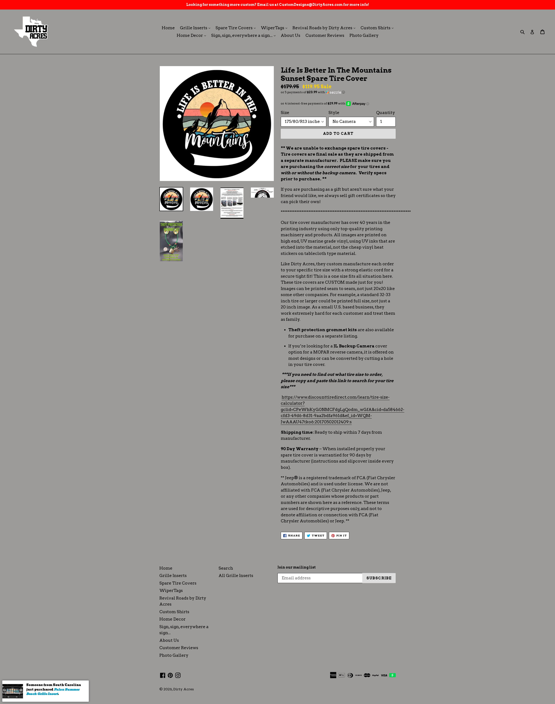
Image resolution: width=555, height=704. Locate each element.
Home (168, 27)
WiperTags (275, 27)
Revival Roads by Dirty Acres (324, 27)
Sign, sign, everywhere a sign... (244, 35)
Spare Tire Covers (236, 27)
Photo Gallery (364, 35)
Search (226, 568)
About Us (290, 35)
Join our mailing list (297, 567)
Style (333, 112)
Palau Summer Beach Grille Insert (52, 691)
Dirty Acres (183, 689)
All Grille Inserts (236, 575)
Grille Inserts (196, 27)
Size (285, 112)
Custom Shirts (378, 27)
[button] (338, 92)
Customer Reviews (324, 35)
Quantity (385, 112)
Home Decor (192, 35)
